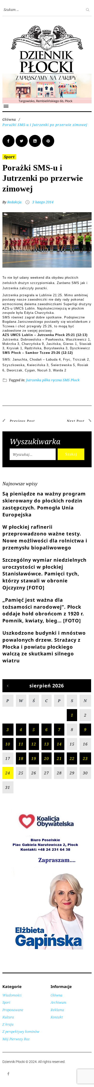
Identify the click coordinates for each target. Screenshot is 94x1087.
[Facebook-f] (8, 1074)
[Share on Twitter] (22, 141)
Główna (9, 119)
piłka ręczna (52, 380)
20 (46, 758)
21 (59, 758)
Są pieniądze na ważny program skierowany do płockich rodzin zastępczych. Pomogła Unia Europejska (44, 504)
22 (72, 758)
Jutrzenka (33, 380)
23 (85, 758)
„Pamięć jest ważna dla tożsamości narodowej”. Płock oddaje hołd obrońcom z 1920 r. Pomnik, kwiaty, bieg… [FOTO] (43, 610)
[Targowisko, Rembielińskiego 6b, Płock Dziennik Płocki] (47, 76)
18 (21, 758)
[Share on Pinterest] (48, 141)
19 (33, 758)
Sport (9, 156)
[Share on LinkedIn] (35, 141)
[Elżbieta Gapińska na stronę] (47, 949)
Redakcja (14, 202)
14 (59, 744)
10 (7, 744)
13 (46, 744)
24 (7, 773)
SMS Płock (71, 380)
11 (21, 744)
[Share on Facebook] (8, 141)
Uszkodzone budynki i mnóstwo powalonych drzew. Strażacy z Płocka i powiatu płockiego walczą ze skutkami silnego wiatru (44, 647)
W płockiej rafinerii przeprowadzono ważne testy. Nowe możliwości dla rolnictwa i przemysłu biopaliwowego (44, 537)
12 (33, 744)
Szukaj (71, 454)
